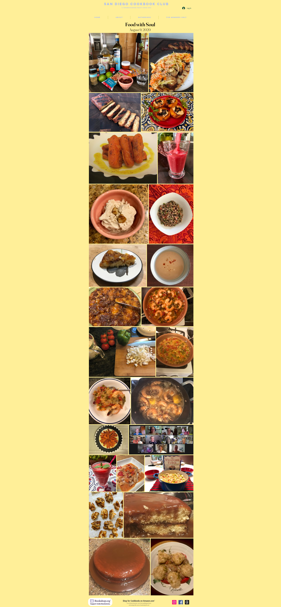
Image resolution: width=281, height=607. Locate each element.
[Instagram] (174, 602)
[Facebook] (180, 602)
